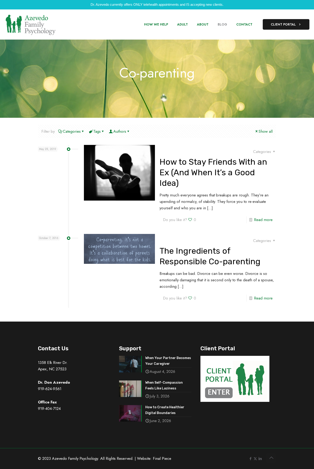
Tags (97, 131)
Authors (119, 131)
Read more (263, 219)
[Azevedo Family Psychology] (30, 24)
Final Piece (162, 458)
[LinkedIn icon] (260, 458)
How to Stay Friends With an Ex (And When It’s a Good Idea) (213, 172)
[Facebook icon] (250, 458)
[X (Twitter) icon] (255, 458)
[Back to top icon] (271, 458)
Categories (72, 131)
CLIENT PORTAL (283, 24)
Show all (265, 131)
